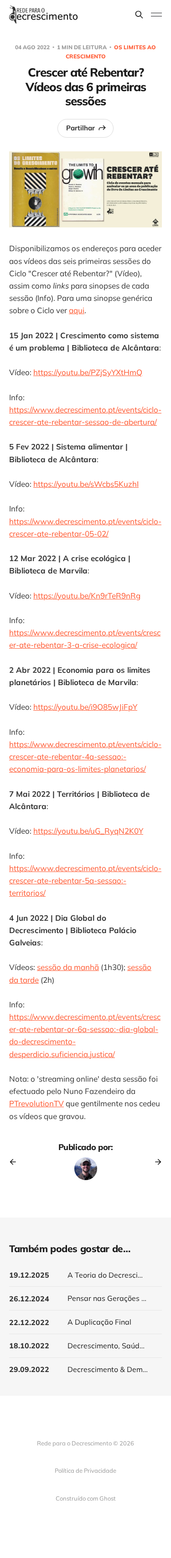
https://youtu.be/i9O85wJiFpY (85, 707)
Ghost (107, 1498)
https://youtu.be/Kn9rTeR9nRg (86, 595)
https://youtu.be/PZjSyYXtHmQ (87, 372)
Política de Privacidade (85, 1470)
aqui (76, 310)
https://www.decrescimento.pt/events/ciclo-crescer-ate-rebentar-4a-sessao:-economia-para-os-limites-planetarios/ (85, 756)
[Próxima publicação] (155, 1162)
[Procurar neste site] (139, 14)
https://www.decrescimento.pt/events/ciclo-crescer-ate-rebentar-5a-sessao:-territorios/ (85, 880)
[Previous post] (16, 1162)
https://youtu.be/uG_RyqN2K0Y (88, 831)
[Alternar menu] (156, 14)
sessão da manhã (68, 967)
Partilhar (80, 128)
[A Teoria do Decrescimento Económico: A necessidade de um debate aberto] (85, 1275)
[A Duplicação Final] (85, 1322)
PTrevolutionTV (36, 1103)
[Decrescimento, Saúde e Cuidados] (85, 1345)
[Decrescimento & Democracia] (85, 1369)
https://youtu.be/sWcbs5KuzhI (86, 484)
